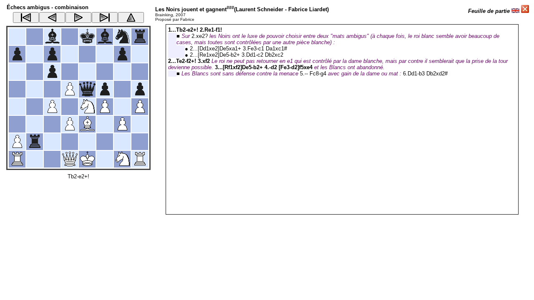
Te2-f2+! (186, 61)
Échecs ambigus (28, 7)
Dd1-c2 (254, 55)
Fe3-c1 (255, 48)
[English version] (515, 11)
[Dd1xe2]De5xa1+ (219, 48)
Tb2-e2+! (78, 176)
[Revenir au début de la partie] (26, 17)
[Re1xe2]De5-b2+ (219, 55)
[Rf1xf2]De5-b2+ (243, 67)
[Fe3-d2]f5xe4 (295, 67)
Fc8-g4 (318, 73)
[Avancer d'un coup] (78, 17)
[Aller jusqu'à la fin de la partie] (105, 17)
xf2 (206, 61)
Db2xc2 (274, 55)
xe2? (202, 36)
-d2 (273, 67)
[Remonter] (131, 17)
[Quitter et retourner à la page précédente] (525, 11)
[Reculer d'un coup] (52, 17)
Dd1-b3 (416, 73)
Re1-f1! (213, 30)
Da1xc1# (276, 48)
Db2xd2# (437, 73)
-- (306, 73)
